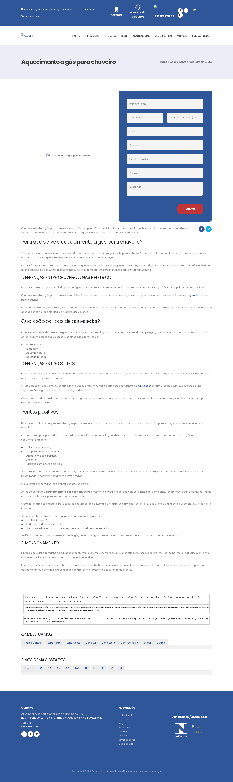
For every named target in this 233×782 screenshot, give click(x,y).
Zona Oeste (73, 642)
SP (120, 668)
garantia (194, 295)
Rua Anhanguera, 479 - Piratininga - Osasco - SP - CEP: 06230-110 (59, 9)
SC (112, 668)
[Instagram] (186, 10)
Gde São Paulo (129, 642)
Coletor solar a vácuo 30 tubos (93, 597)
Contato (123, 735)
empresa (82, 565)
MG (77, 668)
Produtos (110, 36)
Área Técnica (163, 36)
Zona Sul (91, 642)
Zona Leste (108, 642)
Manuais (182, 36)
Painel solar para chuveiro (66, 597)
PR (86, 668)
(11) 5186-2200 (32, 16)
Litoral (147, 642)
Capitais (29, 668)
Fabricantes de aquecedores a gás (150, 597)
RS (103, 668)
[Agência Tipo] (160, 771)
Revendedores (141, 36)
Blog (124, 36)
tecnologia (120, 232)
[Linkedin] (180, 15)
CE (49, 668)
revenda (91, 257)
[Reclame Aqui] (202, 11)
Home (76, 36)
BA (58, 668)
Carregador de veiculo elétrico (69, 601)
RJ (94, 668)
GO (67, 668)
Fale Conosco (200, 36)
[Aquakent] (28, 35)
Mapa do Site (126, 743)
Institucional (92, 36)
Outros (161, 642)
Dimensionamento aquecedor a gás (184, 597)
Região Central (33, 642)
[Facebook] (180, 10)
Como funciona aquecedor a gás (39, 601)
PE (41, 668)
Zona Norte (54, 642)
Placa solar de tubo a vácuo (120, 597)
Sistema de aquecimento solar (39, 597)
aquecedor (144, 386)
